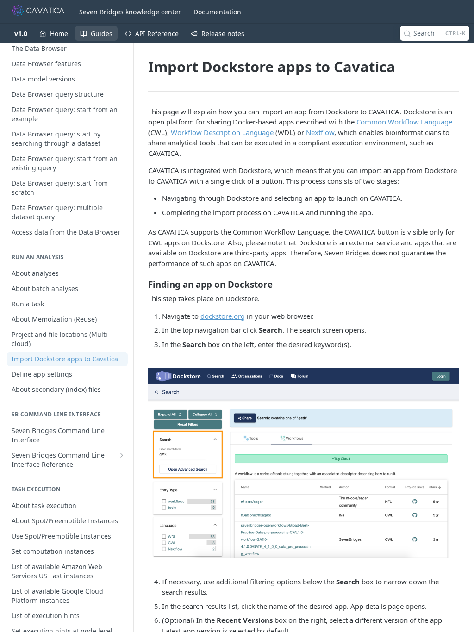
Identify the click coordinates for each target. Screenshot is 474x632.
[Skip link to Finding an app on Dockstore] (142, 284)
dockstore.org (222, 316)
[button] (303, 463)
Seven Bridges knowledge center (130, 11)
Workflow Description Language (222, 132)
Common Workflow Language (404, 121)
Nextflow (320, 132)
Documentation (217, 11)
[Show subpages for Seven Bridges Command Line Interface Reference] (121, 455)
